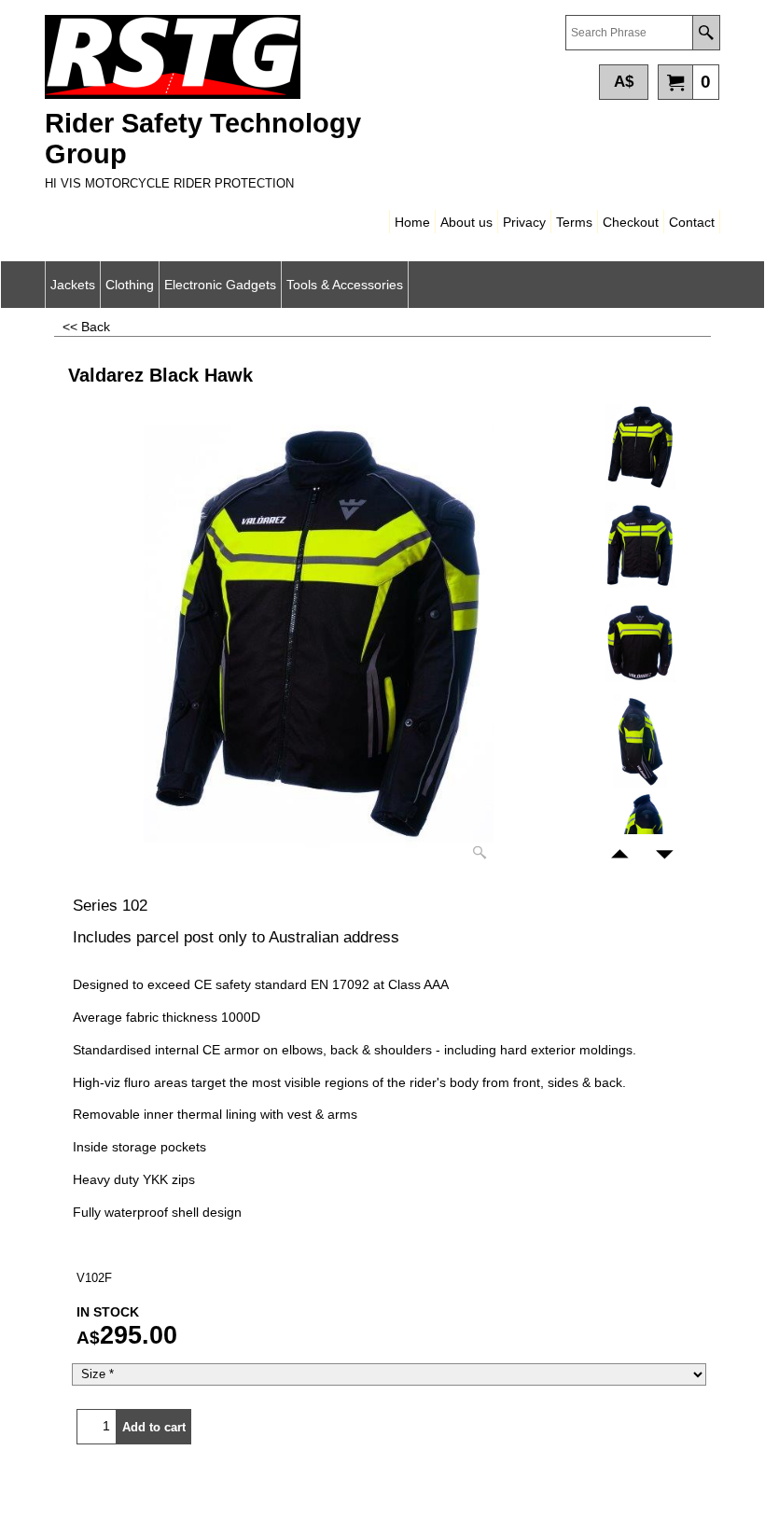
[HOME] (208, 57)
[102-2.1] (640, 545)
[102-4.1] (640, 741)
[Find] (705, 32)
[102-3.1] (640, 643)
